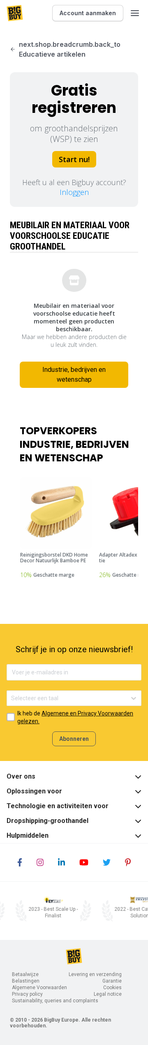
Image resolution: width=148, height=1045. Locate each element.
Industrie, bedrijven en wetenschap (74, 374)
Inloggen (74, 192)
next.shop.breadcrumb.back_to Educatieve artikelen (69, 49)
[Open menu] (135, 13)
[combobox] (11, 698)
